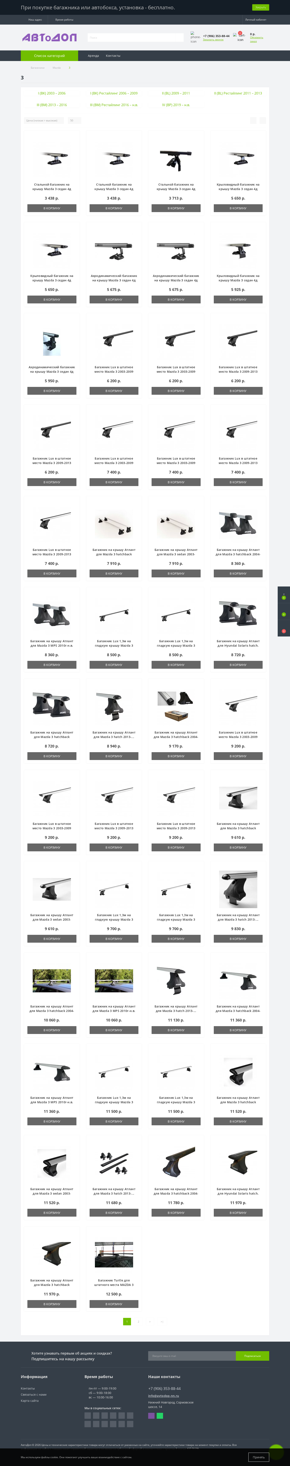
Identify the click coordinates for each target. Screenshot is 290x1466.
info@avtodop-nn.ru (163, 1396)
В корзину (52, 208)
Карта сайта (30, 1401)
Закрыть (260, 7)
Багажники (38, 67)
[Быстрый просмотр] (74, 148)
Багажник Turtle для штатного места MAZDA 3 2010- (114, 1284)
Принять (259, 1457)
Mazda (57, 67)
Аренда (93, 56)
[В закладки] (74, 136)
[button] (34, 20)
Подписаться (252, 1356)
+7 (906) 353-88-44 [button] (164, 1388)
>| (162, 1321)
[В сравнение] (74, 142)
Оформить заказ (256, 39)
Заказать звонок (213, 39)
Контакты (113, 56)
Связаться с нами (33, 1394)
